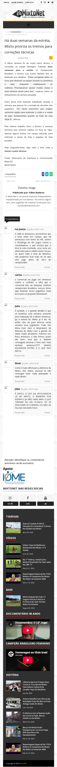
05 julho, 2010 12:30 (31, 275)
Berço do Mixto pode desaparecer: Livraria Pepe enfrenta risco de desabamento (35, 731)
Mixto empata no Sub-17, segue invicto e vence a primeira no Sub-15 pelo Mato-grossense (34, 601)
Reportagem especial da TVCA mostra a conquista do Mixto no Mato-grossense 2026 (37, 576)
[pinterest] (52, 2)
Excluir (47, 267)
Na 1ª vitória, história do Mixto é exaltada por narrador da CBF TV (37, 562)
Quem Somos (17, 2)
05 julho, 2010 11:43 (35, 229)
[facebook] (41, 2)
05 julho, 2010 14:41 (29, 306)
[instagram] (44, 2)
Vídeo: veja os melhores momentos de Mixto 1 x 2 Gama (34, 547)
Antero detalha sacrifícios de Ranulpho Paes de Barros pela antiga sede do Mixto (36, 701)
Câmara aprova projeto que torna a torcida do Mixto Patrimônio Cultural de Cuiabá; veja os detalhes (36, 686)
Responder (20, 267)
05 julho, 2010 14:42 (30, 363)
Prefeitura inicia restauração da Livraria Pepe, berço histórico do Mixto (36, 715)
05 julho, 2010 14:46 (29, 389)
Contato (29, 2)
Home (7, 32)
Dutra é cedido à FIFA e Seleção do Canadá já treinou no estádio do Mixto (37, 526)
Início (6, 2)
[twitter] (48, 2)
